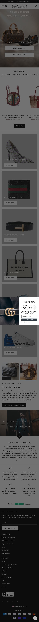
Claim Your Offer (29, 319)
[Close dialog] (38, 298)
